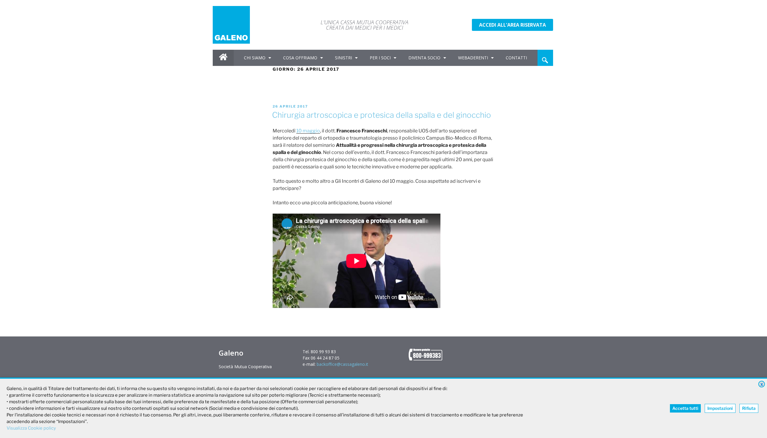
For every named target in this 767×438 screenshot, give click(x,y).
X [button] (761, 384)
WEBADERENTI (473, 58)
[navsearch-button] (545, 58)
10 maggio (308, 131)
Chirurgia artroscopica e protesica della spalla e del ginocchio (381, 115)
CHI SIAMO (254, 58)
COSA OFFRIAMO (300, 58)
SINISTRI (343, 58)
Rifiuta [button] (749, 408)
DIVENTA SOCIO (424, 58)
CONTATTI (516, 58)
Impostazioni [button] (720, 408)
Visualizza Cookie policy (31, 428)
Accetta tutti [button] (685, 408)
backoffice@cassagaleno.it (342, 364)
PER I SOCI (380, 58)
